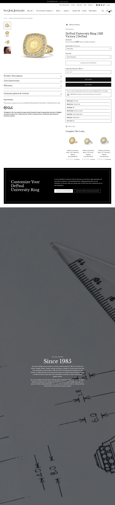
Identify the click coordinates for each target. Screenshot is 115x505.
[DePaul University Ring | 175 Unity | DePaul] (88, 141)
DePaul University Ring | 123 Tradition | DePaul (72, 152)
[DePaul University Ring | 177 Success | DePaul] (104, 141)
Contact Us (98, 94)
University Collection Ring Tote (14, 103)
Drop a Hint (71, 126)
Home (5, 18)
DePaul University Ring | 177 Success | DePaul (104, 152)
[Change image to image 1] (7, 25)
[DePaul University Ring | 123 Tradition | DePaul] (73, 141)
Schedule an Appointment (88, 63)
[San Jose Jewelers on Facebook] (97, 5)
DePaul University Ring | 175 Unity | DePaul (88, 152)
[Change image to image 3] (7, 42)
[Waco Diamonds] (64, 1)
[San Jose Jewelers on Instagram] (101, 5)
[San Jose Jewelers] (52, 1)
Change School (70, 29)
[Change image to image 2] (7, 33)
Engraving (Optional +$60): (74, 68)
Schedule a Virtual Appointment (85, 94)
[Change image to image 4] (7, 50)
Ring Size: (68, 53)
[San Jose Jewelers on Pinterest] (99, 5)
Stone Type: (73, 46)
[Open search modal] (102, 11)
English (108, 5)
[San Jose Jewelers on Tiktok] (104, 5)
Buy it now (88, 84)
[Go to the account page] (106, 11)
